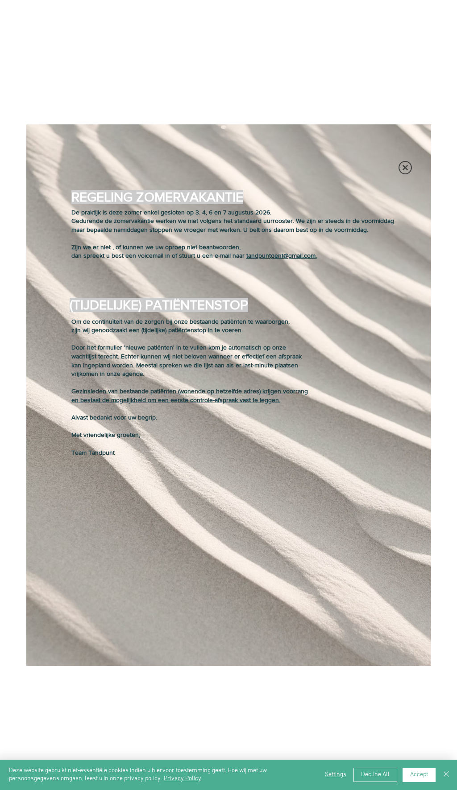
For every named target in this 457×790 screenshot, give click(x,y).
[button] (405, 167)
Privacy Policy (182, 778)
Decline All (375, 774)
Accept (419, 774)
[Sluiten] (446, 775)
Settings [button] (335, 774)
